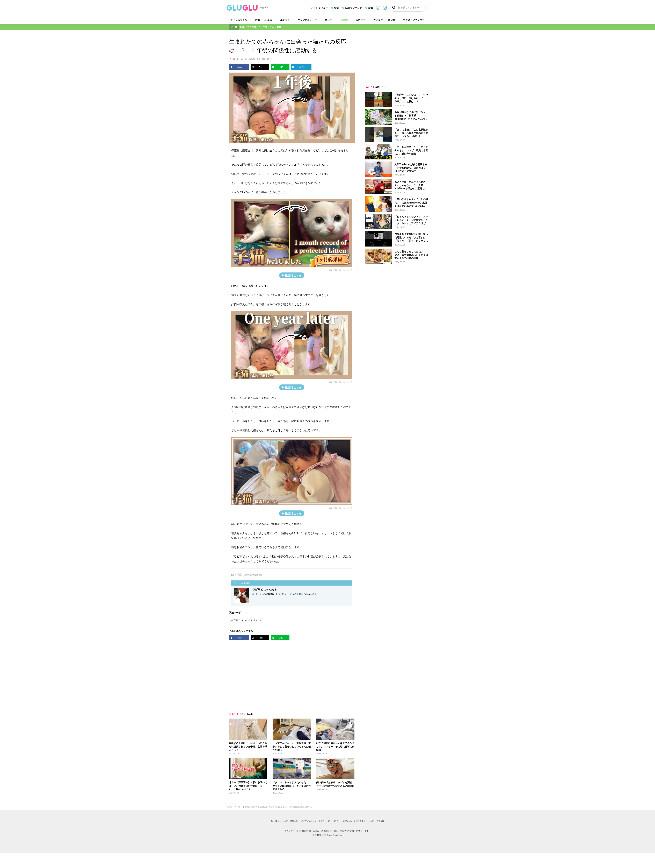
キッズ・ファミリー (414, 19)
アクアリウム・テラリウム (260, 27)
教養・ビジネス (263, 19)
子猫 (236, 620)
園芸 (279, 27)
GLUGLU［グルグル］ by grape (254, 8)
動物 (242, 27)
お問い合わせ (349, 820)
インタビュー (321, 7)
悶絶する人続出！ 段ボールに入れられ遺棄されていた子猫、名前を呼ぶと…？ (248, 746)
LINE (281, 67)
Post (261, 67)
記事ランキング (353, 7)
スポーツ (360, 19)
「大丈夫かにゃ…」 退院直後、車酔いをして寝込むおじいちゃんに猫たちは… (292, 746)
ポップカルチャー (307, 19)
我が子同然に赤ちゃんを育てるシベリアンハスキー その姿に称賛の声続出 (335, 746)
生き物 (344, 19)
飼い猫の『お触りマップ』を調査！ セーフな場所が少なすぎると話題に (336, 784)
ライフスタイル (238, 19)
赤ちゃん (257, 620)
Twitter (378, 8)
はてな (302, 67)
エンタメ (285, 19)
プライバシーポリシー (331, 820)
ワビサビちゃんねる (343, 270)
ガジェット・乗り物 (384, 19)
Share (239, 67)
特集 (336, 7)
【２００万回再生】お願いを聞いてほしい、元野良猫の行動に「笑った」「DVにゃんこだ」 (248, 786)
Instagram (385, 8)
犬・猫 (234, 27)
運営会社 (294, 820)
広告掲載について (365, 820)
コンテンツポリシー (309, 820)
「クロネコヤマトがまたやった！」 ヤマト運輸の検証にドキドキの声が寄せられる (293, 786)
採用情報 (380, 820)
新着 (370, 7)
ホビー (328, 19)
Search (394, 7)
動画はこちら (293, 275)
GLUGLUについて (279, 820)
